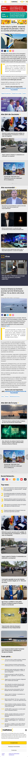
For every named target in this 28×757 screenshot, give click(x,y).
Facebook (2, 51)
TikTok (25, 479)
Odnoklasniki (10, 51)
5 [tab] (16, 183)
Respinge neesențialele (14, 746)
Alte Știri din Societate (10, 114)
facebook (3, 479)
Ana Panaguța (16, 297)
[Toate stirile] (4, 2)
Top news (5, 485)
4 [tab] (15, 183)
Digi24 (8, 326)
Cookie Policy (3, 754)
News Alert (4, 8)
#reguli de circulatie (16, 93)
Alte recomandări (8, 188)
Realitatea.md (17, 33)
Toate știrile (5, 657)
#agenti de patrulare (6, 93)
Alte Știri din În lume (9, 403)
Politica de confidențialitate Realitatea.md (14, 754)
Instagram (7, 479)
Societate (12, 33)
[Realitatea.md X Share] (5, 51)
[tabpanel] (14, 171)
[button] (26, 730)
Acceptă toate (14, 742)
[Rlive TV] (26, 2)
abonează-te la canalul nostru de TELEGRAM (15, 89)
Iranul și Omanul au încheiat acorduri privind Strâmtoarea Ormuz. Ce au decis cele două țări (12, 292)
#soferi (24, 93)
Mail (13, 51)
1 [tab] (11, 183)
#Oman (7, 396)
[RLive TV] (5, 257)
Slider (11, 297)
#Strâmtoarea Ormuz (15, 396)
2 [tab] (12, 183)
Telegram (8, 51)
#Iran (2, 396)
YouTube (21, 479)
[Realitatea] (12, 2)
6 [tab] (17, 284)
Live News (4, 15)
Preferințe (14, 750)
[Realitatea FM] (21, 2)
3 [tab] (14, 183)
